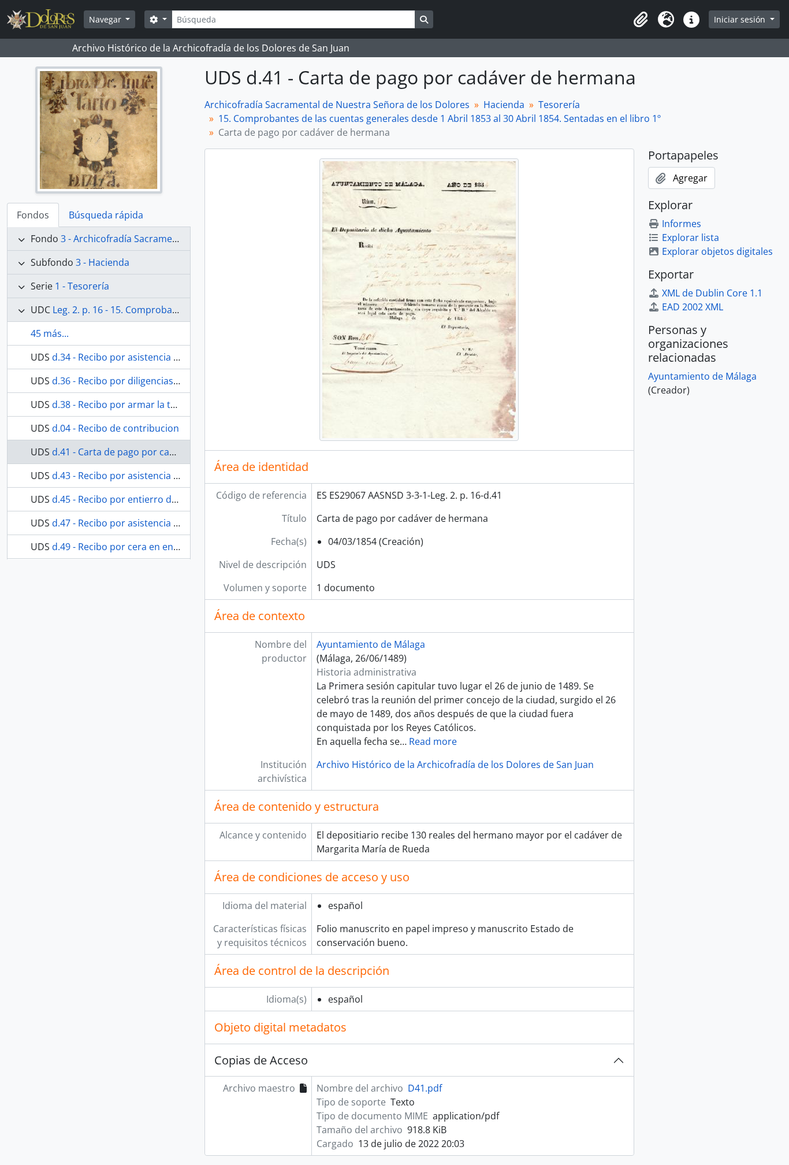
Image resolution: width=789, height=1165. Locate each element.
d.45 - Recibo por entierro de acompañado (144, 499)
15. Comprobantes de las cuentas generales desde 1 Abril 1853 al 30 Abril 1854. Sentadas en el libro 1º (439, 118)
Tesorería (559, 104)
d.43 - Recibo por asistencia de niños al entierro (155, 475)
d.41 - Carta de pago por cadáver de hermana (151, 452)
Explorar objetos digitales (717, 251)
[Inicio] (45, 19)
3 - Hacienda (102, 262)
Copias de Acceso (261, 1060)
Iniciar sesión (741, 19)
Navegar (106, 19)
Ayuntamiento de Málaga (371, 644)
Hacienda (503, 104)
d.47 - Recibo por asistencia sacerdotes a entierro (159, 523)
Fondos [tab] (33, 215)
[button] (640, 19)
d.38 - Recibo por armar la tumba (124, 404)
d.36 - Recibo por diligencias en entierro (138, 380)
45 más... (50, 333)
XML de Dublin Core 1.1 (712, 293)
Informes (681, 223)
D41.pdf (425, 1088)
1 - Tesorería (82, 286)
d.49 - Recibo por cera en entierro (125, 546)
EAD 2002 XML (692, 306)
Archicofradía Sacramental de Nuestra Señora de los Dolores (337, 104)
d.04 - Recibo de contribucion (115, 428)
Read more (433, 741)
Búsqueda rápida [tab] (106, 215)
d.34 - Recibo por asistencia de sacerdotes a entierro (166, 357)
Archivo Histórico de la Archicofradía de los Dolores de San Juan (455, 764)
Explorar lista (690, 237)
